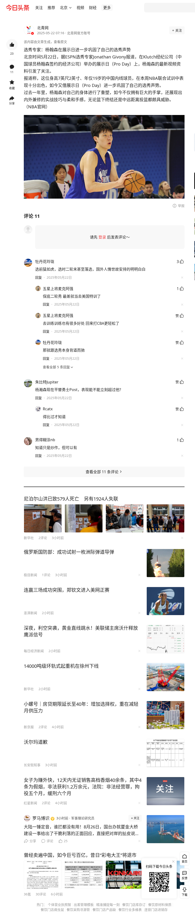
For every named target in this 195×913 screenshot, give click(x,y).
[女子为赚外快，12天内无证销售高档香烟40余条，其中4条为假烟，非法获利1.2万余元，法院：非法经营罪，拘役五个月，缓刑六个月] (165, 791)
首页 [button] (184, 862)
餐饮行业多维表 (130, 909)
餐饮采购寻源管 (78, 909)
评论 (50, 841)
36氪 (27, 894)
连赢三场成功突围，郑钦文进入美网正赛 (66, 590)
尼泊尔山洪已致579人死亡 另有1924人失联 (71, 499)
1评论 (46, 575)
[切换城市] (70, 7)
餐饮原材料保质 (159, 904)
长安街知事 (32, 765)
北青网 (43, 27)
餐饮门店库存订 (134, 904)
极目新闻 (30, 575)
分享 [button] (12, 103)
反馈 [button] (184, 878)
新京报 (29, 727)
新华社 (29, 537)
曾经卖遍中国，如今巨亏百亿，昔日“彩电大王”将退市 (80, 855)
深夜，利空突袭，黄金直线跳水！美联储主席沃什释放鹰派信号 (81, 631)
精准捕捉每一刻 (108, 904)
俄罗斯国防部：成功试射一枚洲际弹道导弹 (69, 552)
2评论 (43, 537)
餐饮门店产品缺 (104, 909)
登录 (102, 237)
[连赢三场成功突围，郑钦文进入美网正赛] (165, 601)
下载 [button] (183, 891)
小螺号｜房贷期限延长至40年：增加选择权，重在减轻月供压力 (81, 707)
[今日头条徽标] (17, 7)
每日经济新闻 (34, 651)
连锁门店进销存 (156, 909)
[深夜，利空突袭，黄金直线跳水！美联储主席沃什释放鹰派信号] (165, 639)
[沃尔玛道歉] (165, 753)
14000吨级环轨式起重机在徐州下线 (61, 666)
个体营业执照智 (59, 904)
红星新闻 (30, 803)
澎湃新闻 (30, 613)
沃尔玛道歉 (36, 742)
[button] (39, 7)
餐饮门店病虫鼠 (52, 909)
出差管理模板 (84, 904)
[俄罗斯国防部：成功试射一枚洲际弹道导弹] (165, 563)
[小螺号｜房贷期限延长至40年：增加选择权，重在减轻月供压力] (165, 715)
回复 (38, 277)
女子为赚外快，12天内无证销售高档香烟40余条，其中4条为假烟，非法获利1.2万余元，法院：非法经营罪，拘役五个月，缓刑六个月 (82, 787)
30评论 (41, 894)
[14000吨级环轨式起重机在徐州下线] (165, 677)
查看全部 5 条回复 (56, 367)
